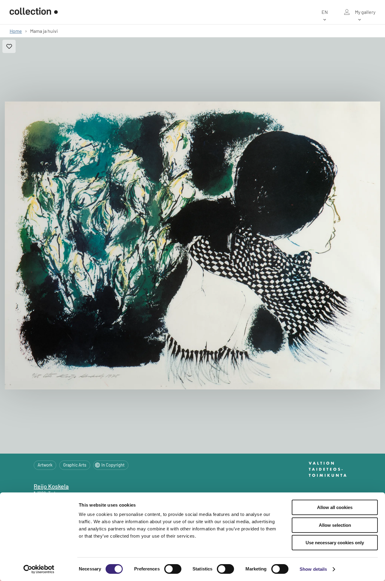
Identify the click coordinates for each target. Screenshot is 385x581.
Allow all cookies (335, 507)
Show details (313, 569)
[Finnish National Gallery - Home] (34, 12)
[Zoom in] (192, 245)
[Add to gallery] (9, 46)
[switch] (172, 569)
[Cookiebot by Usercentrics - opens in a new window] (39, 569)
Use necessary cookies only (335, 542)
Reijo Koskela (51, 486)
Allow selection (335, 525)
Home (16, 31)
